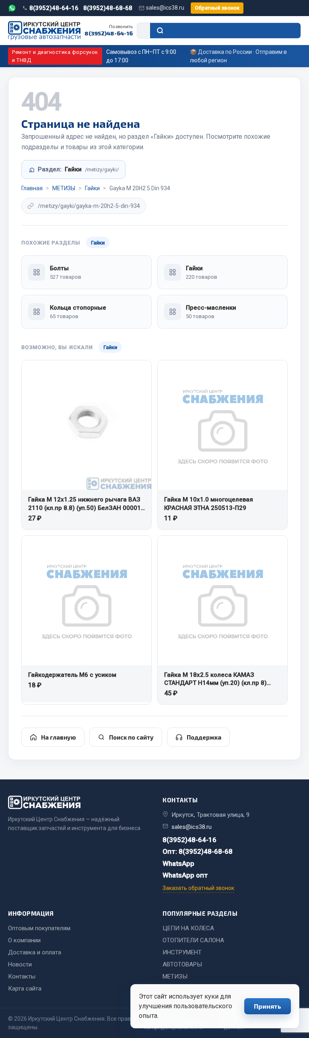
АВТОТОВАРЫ (182, 964)
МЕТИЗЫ (63, 188)
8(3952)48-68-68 (107, 8)
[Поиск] (225, 30)
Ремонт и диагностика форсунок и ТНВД (55, 56)
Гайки (92, 188)
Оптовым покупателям (39, 928)
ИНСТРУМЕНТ (182, 952)
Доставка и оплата (34, 952)
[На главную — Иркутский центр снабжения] (44, 31)
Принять (267, 1006)
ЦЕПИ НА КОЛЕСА (188, 928)
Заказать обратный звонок (198, 888)
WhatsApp (178, 863)
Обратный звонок (217, 8)
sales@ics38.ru (165, 7)
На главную (58, 737)
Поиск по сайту (131, 737)
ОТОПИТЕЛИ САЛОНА (193, 940)
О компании (24, 940)
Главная (32, 188)
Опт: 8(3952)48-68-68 (198, 851)
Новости (20, 964)
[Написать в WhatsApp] (12, 8)
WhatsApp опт (185, 875)
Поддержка (204, 737)
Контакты (21, 976)
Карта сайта (24, 988)
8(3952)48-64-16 (53, 8)
